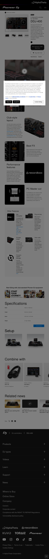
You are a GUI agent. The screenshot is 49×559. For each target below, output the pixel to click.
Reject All (9, 101)
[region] (24, 93)
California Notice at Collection (18, 96)
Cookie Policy (32, 96)
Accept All (16, 101)
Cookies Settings (38, 101)
